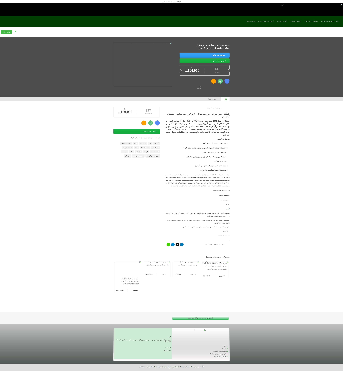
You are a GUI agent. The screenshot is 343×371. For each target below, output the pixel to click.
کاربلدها (146, 151)
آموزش (157, 143)
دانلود (135, 143)
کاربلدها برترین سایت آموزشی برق (171, 1)
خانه (337, 21)
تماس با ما (224, 346)
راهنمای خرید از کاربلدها (220, 356)
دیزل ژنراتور (155, 147)
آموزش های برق (282, 21)
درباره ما (224, 348)
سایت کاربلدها (144, 147)
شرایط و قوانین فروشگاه (220, 351)
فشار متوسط (155, 151)
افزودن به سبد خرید (219, 61)
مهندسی (124, 151)
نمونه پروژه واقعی (138, 156)
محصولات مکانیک (296, 21)
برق (150, 143)
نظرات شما (212, 99)
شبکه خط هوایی (127, 147)
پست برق (143, 143)
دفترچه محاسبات (125, 143)
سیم (136, 147)
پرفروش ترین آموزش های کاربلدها (218, 354)
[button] (200, 318)
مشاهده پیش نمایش (218, 55)
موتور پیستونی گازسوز (153, 156)
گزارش (138, 151)
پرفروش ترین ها (252, 21)
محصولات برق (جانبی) (311, 21)
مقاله (131, 151)
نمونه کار (127, 156)
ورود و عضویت (6, 32)
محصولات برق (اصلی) (327, 21)
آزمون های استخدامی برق (266, 21)
